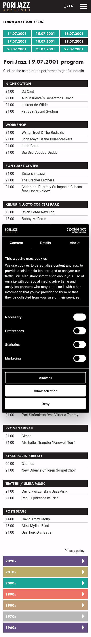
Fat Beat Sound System (40, 111)
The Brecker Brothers (38, 180)
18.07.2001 (45, 41)
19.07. (40, 22)
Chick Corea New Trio (38, 212)
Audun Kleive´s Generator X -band (48, 98)
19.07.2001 (74, 41)
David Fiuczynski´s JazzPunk (44, 491)
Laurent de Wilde (35, 105)
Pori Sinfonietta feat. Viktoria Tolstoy (50, 415)
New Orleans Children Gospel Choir (49, 470)
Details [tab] (45, 242)
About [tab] (75, 242)
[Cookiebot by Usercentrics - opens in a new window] (66, 230)
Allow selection (45, 391)
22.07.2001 (74, 49)
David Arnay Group (36, 519)
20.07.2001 (17, 49)
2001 (29, 22)
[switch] (79, 330)
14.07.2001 (17, 33)
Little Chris (30, 146)
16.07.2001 (74, 33)
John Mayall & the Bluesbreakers (47, 139)
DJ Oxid (28, 91)
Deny (45, 404)
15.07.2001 (45, 33)
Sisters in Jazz (33, 173)
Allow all (45, 378)
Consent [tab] (16, 242)
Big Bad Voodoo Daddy (39, 152)
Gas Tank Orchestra (36, 532)
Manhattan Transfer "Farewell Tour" (48, 442)
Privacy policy (74, 551)
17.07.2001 (17, 41)
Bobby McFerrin (34, 219)
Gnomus (28, 464)
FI (65, 6)
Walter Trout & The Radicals (43, 132)
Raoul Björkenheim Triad (40, 498)
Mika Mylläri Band (35, 526)
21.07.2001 (45, 49)
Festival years (12, 22)
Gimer (26, 436)
